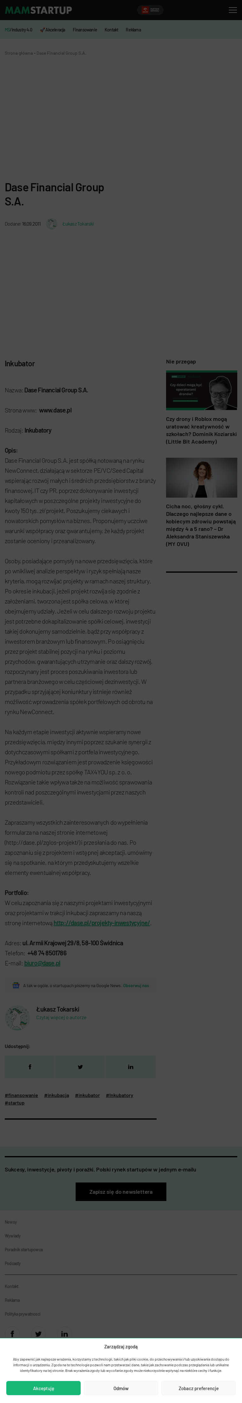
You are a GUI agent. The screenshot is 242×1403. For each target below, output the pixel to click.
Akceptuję (43, 1388)
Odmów (121, 1388)
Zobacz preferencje (199, 1388)
